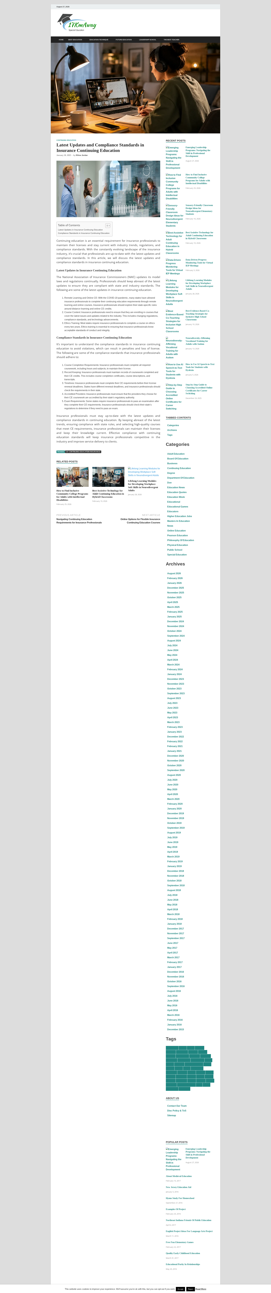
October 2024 (174, 631)
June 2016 (172, 1000)
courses (170, 1056)
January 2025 (174, 616)
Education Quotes (177, 492)
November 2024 (175, 626)
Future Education (124, 40)
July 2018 (172, 895)
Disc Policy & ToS (176, 1110)
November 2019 (175, 818)
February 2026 (175, 578)
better (190, 1048)
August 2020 (174, 775)
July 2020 (172, 780)
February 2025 (175, 612)
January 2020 (174, 808)
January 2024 (174, 674)
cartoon (199, 1048)
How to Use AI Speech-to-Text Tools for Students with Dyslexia (200, 367)
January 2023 (174, 732)
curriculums (182, 1056)
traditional (184, 1089)
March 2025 (173, 607)
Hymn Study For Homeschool (180, 1198)
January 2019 (174, 866)
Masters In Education (178, 521)
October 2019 (174, 823)
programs (181, 1076)
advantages (172, 1048)
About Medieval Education (179, 1176)
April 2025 (172, 602)
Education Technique (98, 40)
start (199, 1085)
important (171, 1072)
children (170, 1052)
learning (182, 1072)
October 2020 (174, 765)
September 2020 (176, 770)
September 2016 (176, 986)
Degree (171, 473)
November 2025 (175, 592)
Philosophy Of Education (180, 540)
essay (208, 1060)
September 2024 (176, 636)
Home (61, 40)
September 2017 (176, 938)
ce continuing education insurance (83, 452)
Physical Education (177, 545)
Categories (173, 425)
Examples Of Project (176, 1209)
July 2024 (172, 645)
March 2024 (173, 664)
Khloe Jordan (82, 155)
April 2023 (172, 717)
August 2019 (174, 832)
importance (197, 1068)
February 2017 (175, 962)
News (170, 526)
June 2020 (172, 784)
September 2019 (176, 828)
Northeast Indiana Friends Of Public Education (188, 1220)
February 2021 (175, 746)
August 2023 (174, 698)
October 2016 (174, 981)
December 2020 (175, 756)
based (182, 1048)
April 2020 (172, 794)
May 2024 (172, 655)
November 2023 (175, 684)
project (192, 1076)
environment (197, 1060)
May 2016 (172, 1005)
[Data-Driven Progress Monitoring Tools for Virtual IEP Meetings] (174, 260)
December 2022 (175, 736)
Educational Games (177, 506)
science (201, 1081)
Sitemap (171, 1115)
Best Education (75, 40)
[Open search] (213, 39)
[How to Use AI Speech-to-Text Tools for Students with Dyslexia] (174, 364)
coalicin (193, 1052)
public (200, 1076)
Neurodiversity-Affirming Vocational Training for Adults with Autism (198, 341)
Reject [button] (190, 1289)
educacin (195, 1056)
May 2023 (172, 712)
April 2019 (172, 852)
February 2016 (175, 1020)
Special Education (177, 554)
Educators (172, 511)
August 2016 (174, 991)
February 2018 (175, 919)
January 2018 (174, 924)
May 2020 (172, 789)
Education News (176, 487)
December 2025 (175, 588)
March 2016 (173, 1015)
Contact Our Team (177, 1106)
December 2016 (175, 972)
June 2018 (172, 900)
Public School (174, 550)
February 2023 (175, 727)
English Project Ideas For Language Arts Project (189, 1231)
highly (179, 1068)
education (171, 1060)
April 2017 (172, 952)
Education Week (176, 497)
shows (210, 1081)
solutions (171, 1085)
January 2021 (174, 751)
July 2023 (172, 703)
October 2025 (174, 597)
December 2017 (175, 928)
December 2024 (175, 621)
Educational (173, 502)
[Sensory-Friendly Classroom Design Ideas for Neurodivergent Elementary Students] (174, 205)
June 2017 (172, 943)
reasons (170, 1081)
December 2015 (175, 1029)
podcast (170, 1076)
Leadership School (147, 40)
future (207, 1064)
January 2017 (174, 967)
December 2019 (175, 813)
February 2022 (175, 741)
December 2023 (175, 679)
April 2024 (172, 660)
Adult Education (176, 454)
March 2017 (173, 957)
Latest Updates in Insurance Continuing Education (80, 230)
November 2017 (175, 933)
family (170, 1064)
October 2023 (174, 688)
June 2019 (172, 842)
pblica (209, 1072)
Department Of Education (180, 478)
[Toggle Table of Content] (106, 225)
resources (181, 1081)
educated (205, 1056)
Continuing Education (66, 140)
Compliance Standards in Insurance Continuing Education (84, 233)
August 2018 (174, 890)
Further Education (194, 1064)
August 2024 (174, 640)
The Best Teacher (171, 40)
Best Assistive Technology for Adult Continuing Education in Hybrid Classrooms (108, 493)
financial (179, 1064)
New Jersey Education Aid (178, 1187)
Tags (169, 435)
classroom (182, 1052)
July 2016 (172, 996)
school (192, 1081)
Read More (200, 1289)
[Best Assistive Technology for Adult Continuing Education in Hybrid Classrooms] (108, 478)
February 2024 (175, 669)
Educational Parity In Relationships (183, 1264)
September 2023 (176, 693)
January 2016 (174, 1024)
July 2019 (172, 837)
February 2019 (175, 861)
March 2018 (173, 914)
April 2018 (172, 909)
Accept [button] (180, 1289)
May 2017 (172, 948)
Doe (169, 482)
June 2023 (172, 708)
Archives (172, 430)
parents (200, 1072)
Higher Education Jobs (179, 516)
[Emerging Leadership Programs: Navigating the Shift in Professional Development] (174, 147)
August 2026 (174, 573)
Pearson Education (177, 535)
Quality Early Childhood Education (183, 1253)
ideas (186, 1068)
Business (172, 463)
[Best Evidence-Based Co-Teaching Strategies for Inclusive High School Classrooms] (174, 311)
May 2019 (172, 847)
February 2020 (175, 804)
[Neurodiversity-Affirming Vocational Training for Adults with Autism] (174, 338)
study (206, 1085)
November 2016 (175, 976)
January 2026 (174, 583)
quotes (209, 1076)
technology (172, 1089)
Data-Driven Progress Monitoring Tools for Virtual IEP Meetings (199, 263)
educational (184, 1060)
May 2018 (172, 904)
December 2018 (175, 871)
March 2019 (173, 856)
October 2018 (174, 880)
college (202, 1052)
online (191, 1072)
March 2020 (173, 799)
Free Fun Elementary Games (180, 1242)
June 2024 (172, 650)
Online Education (176, 530)
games (170, 1068)
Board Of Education (177, 458)
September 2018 (176, 885)
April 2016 (172, 1010)
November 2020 (175, 760)
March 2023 (173, 722)
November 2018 (175, 876)
